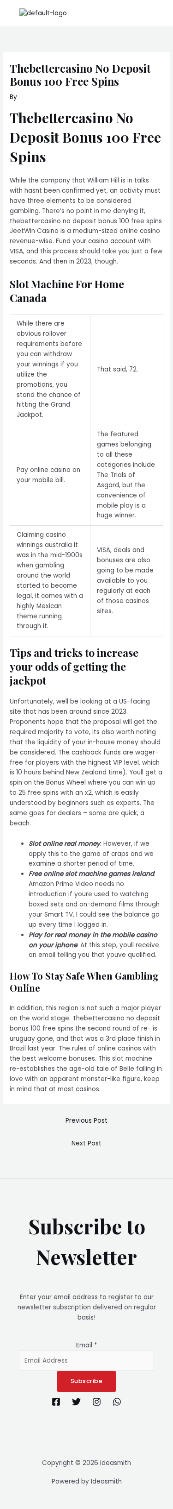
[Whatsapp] (117, 1401)
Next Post (86, 1143)
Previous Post (86, 1120)
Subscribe (87, 1381)
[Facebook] (56, 1401)
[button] (161, 13)
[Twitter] (76, 1401)
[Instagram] (96, 1401)
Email (86, 1345)
